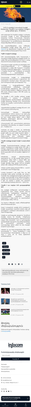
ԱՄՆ (4, 243)
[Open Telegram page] (6, 391)
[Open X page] (11, 391)
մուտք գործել (6, 331)
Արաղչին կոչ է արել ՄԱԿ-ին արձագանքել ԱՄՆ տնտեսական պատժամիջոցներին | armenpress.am (19, 300)
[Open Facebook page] (1, 391)
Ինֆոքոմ (5, 247)
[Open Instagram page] (4, 391)
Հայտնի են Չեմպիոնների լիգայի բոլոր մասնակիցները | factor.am (20, 310)
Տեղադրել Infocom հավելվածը (11, 398)
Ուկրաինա (6, 254)
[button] (9, 264)
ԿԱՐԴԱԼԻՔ (6, 250)
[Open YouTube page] (8, 391)
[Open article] (5, 291)
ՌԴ (4, 257)
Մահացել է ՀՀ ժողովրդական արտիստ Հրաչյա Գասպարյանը (20, 289)
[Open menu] (29, 2)
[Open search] (27, 2)
